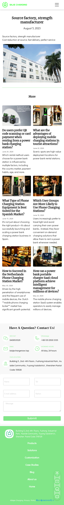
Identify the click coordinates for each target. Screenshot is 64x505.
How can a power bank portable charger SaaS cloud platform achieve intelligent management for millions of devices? (46, 281)
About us (32, 479)
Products (32, 443)
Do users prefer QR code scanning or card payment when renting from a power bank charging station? (16, 139)
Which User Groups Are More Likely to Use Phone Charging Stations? (46, 206)
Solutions (32, 450)
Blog (32, 472)
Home (32, 486)
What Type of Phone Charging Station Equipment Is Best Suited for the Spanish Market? (15, 207)
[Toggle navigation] (57, 4)
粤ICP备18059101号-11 (45, 500)
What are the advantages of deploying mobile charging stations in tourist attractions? (46, 137)
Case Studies (32, 464)
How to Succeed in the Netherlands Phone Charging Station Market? (14, 276)
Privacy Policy (30, 500)
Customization (32, 457)
